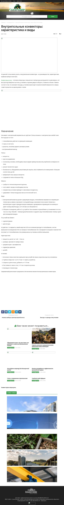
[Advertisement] (23, 289)
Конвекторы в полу (6, 80)
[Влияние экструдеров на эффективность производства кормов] (43, 352)
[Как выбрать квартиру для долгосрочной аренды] (19, 352)
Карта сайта (19, 1)
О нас (14, 1)
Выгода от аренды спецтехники (49, 317)
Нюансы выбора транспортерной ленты (13, 317)
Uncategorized (10, 22)
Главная (3, 22)
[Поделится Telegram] (16, 311)
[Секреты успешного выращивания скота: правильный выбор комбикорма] (43, 329)
